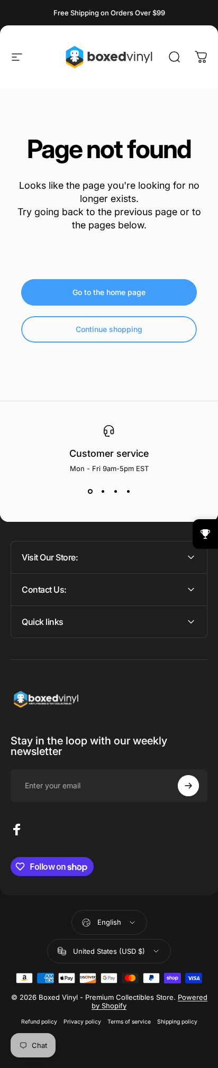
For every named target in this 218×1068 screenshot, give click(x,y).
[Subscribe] (188, 785)
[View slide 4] (128, 491)
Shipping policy (177, 1021)
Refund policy (39, 1021)
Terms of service (129, 1021)
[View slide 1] (90, 491)
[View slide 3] (115, 491)
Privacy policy (82, 1021)
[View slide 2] (102, 491)
